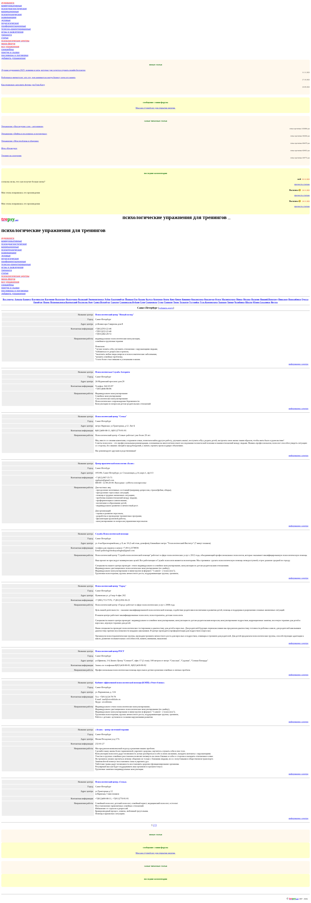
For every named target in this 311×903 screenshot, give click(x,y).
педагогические (10, 23)
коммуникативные (11, 5)
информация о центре (298, 364)
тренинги (6, 34)
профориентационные (13, 26)
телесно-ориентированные (16, 29)
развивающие (8, 17)
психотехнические (11, 14)
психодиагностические (14, 8)
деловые (6, 20)
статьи (4, 37)
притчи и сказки (10, 52)
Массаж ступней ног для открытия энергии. (155, 108)
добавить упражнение (13, 58)
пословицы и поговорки (14, 55)
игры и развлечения (12, 31)
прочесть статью (302, 184)
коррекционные (10, 11)
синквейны (7, 49)
